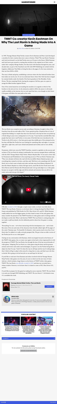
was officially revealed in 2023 (25, 263)
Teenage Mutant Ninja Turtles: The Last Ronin (26, 283)
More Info (49, 286)
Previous (2, 322)
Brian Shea (21, 48)
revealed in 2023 (12, 207)
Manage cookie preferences (28, 350)
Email (53, 296)
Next (54, 322)
